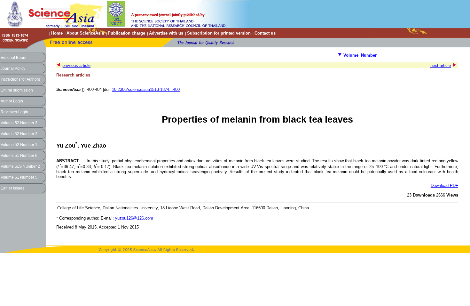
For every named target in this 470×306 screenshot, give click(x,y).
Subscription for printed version (219, 33)
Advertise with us (166, 33)
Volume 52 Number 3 (19, 123)
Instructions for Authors (20, 79)
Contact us (265, 33)
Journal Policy (13, 68)
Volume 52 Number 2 (19, 134)
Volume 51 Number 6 (19, 155)
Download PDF (444, 185)
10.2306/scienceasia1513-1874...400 (146, 89)
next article (440, 65)
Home (57, 33)
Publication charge (126, 33)
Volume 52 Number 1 (19, 144)
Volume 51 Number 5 (19, 177)
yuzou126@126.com (134, 218)
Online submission (17, 90)
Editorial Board (14, 57)
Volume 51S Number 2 (20, 166)
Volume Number (360, 55)
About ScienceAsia (85, 33)
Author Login (12, 101)
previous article (76, 65)
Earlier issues (12, 188)
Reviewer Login (14, 112)
